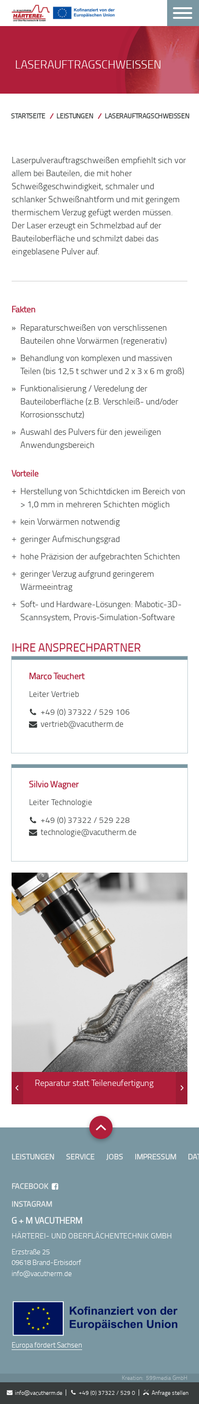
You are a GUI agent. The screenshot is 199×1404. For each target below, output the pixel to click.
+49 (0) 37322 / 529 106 (85, 711)
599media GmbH (166, 1378)
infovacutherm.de (38, 1393)
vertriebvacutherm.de (82, 723)
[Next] (181, 1088)
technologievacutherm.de (89, 831)
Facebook (30, 1186)
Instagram (32, 1204)
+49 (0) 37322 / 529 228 (85, 819)
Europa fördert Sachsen (47, 1344)
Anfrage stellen (170, 1393)
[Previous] (17, 1088)
